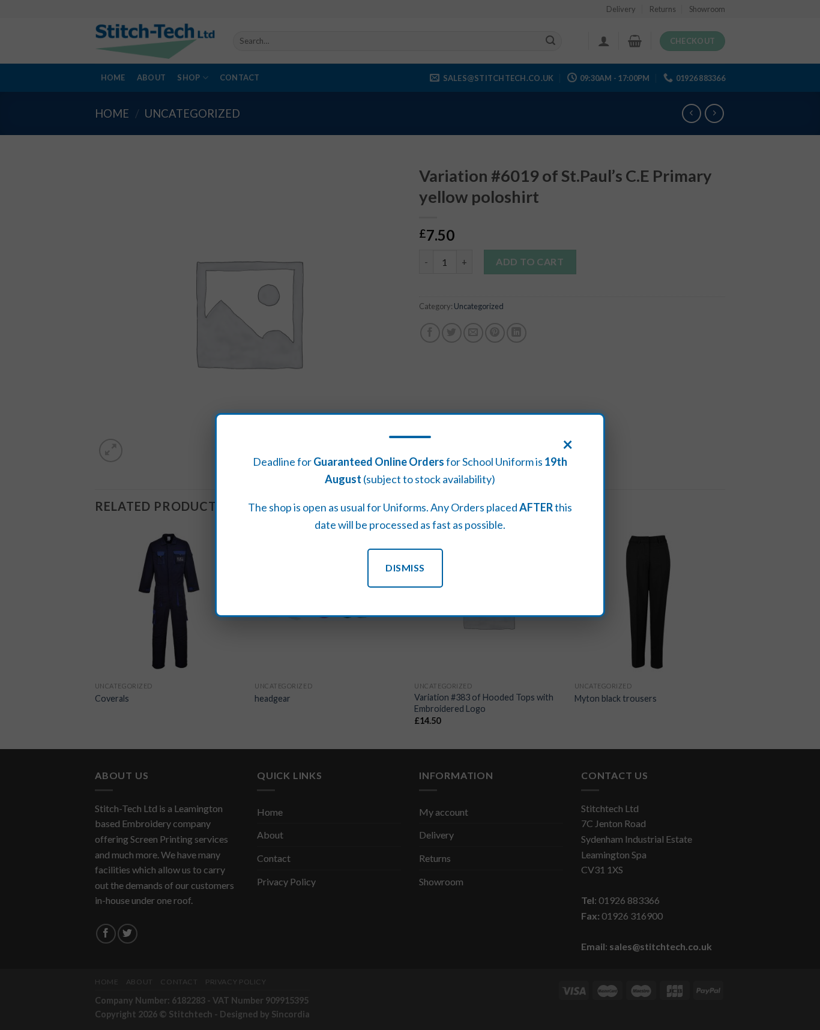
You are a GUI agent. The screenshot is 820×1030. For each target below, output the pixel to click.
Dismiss (404, 567)
